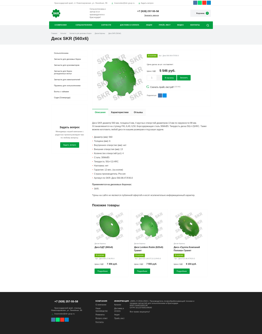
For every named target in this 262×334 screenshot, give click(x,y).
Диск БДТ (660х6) (104, 247)
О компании (61, 25)
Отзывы (138, 112)
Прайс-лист (164, 25)
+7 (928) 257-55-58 (148, 11)
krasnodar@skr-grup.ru (124, 3)
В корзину (169, 78)
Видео (180, 25)
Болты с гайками (61, 91)
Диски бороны (100, 33)
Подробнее (102, 271)
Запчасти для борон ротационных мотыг (63, 72)
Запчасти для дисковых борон (80, 33)
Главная (54, 33)
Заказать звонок (151, 15)
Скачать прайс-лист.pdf (161, 87)
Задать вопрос (147, 3)
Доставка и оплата (129, 25)
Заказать (184, 78)
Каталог (63, 33)
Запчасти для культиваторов (66, 65)
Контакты (195, 25)
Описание (100, 112)
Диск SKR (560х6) (114, 33)
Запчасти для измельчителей (67, 79)
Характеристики (120, 112)
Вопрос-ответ (102, 318)
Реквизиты (100, 314)
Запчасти (106, 25)
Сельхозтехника (84, 25)
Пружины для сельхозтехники (67, 85)
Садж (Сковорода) (62, 97)
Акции (149, 25)
